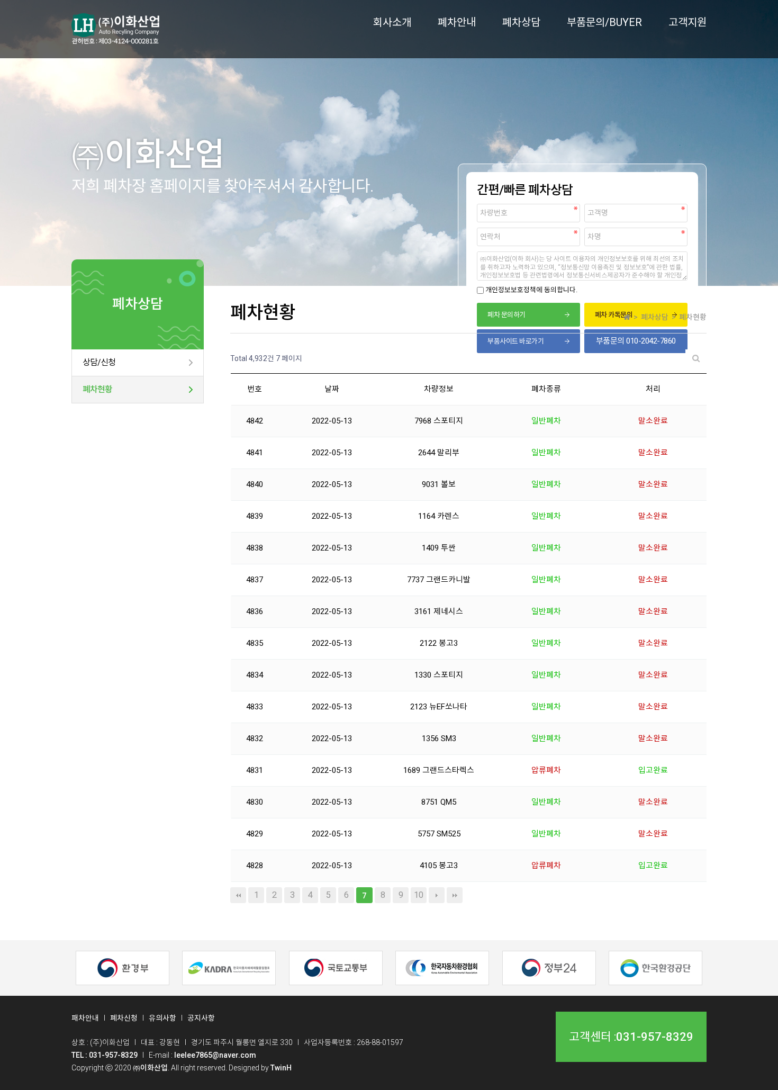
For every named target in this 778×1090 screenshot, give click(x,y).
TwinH (281, 1068)
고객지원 (687, 22)
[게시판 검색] (696, 358)
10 (418, 895)
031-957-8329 (654, 1037)
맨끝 (455, 895)
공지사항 (201, 1018)
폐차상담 (521, 22)
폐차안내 (457, 22)
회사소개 (392, 22)
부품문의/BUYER (604, 22)
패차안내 (85, 1018)
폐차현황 (97, 389)
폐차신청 (124, 1018)
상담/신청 (99, 362)
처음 (238, 895)
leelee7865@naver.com (215, 1055)
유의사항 (162, 1018)
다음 (437, 895)
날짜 (331, 389)
